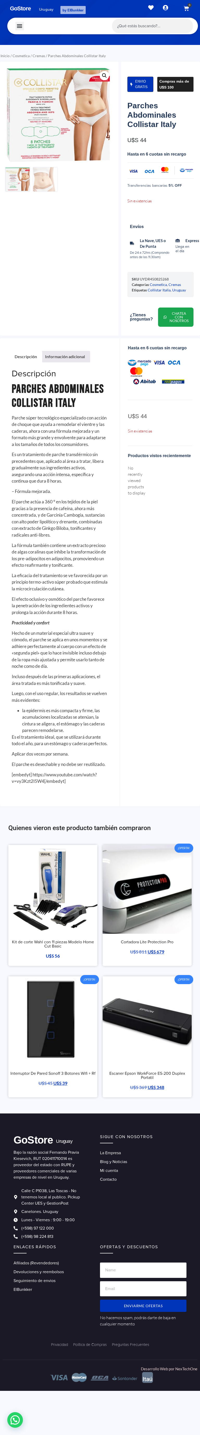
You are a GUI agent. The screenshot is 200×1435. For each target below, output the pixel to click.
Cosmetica (21, 56)
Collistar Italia (159, 290)
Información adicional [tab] (65, 356)
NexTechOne (186, 1368)
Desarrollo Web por (158, 1368)
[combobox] (152, 26)
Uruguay (179, 290)
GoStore (20, 8)
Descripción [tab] (26, 356)
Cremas (39, 56)
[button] (19, 26)
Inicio (5, 56)
